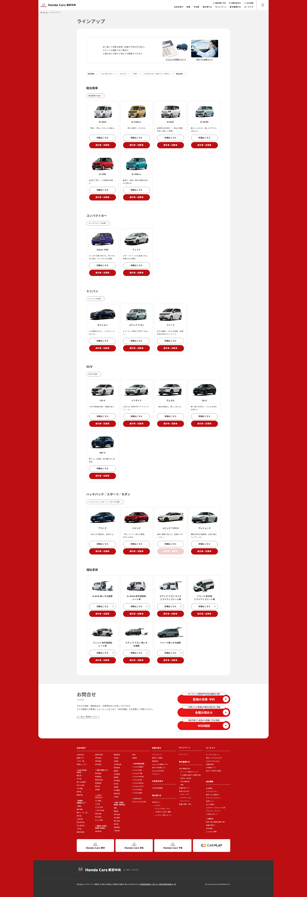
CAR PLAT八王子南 (139, 802)
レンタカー (157, 805)
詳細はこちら (103, 138)
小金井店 (80, 819)
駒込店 (79, 775)
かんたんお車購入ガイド (160, 764)
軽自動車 (91, 74)
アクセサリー (156, 774)
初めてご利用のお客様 (213, 771)
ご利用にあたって (212, 814)
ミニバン (123, 74)
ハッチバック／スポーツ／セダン (156, 74)
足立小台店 (80, 785)
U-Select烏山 (137, 770)
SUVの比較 (92, 374)
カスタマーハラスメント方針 (215, 808)
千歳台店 (117, 830)
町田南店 (98, 777)
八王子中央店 (99, 810)
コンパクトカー (107, 74)
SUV (135, 74)
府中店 (79, 816)
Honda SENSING (158, 771)
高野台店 (117, 793)
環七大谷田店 (81, 782)
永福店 (116, 761)
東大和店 (98, 764)
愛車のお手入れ (184, 791)
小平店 (79, 829)
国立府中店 (80, 822)
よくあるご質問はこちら (87, 717)
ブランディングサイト (213, 798)
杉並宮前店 (117, 764)
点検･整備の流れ (184, 768)
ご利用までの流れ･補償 (163, 812)
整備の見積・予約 (185, 804)
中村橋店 (117, 790)
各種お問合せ (210, 825)
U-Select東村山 (138, 783)
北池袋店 (117, 774)
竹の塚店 (80, 788)
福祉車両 (179, 74)
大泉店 (116, 797)
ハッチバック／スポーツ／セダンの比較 (104, 502)
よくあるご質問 (211, 832)
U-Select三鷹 (137, 773)
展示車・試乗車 (102, 145)
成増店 (116, 787)
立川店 (97, 804)
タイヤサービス (185, 798)
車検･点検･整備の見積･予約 (215, 822)
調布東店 (80, 809)
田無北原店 (80, 832)
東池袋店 (117, 768)
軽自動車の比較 (94, 96)
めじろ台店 (99, 820)
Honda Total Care (212, 761)
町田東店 (98, 773)
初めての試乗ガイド (159, 768)
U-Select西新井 (138, 767)
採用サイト (209, 801)
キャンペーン (220, 7)
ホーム (45, 12)
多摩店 (97, 789)
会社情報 (209, 788)
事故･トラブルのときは (214, 758)
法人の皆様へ (210, 804)
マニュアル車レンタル (162, 809)
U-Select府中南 (138, 777)
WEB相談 (209, 828)
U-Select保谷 (137, 789)
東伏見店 (98, 761)
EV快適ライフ (210, 768)
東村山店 (98, 758)
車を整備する (235, 7)
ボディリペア (184, 794)
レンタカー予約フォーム (163, 815)
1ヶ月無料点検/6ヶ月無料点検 (190, 775)
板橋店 (116, 777)
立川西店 (98, 801)
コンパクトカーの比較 (97, 223)
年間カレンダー (82, 764)
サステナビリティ (212, 791)
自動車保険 (209, 764)
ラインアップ (156, 755)
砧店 (133, 755)
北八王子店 (99, 807)
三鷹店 (79, 806)
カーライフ (248, 7)
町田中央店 (99, 780)
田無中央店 (99, 755)
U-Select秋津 (137, 780)
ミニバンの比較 (94, 299)
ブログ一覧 (80, 761)
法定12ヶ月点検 (185, 778)
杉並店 (116, 758)
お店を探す (178, 7)
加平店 (79, 792)
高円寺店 (98, 831)
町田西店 (98, 783)
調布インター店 (82, 813)
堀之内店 (98, 814)
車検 (181, 785)
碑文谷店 (117, 821)
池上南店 (117, 818)
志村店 (116, 784)
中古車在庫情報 (157, 788)
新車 (188, 7)
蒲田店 (116, 811)
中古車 (196, 7)
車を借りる (207, 7)
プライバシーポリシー (213, 811)
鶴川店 (97, 786)
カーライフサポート (212, 755)
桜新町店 (117, 827)
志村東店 (117, 780)
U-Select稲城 (137, 793)
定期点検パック (184, 788)
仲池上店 (117, 814)
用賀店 (134, 758)
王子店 (79, 779)
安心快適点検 (184, 781)
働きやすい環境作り (212, 795)
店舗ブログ (80, 758)
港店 (115, 808)
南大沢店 (98, 817)
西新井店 (80, 795)
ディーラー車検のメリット (189, 772)
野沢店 (116, 824)
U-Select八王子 (138, 786)
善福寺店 (117, 755)
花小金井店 (80, 825)
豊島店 (116, 771)
